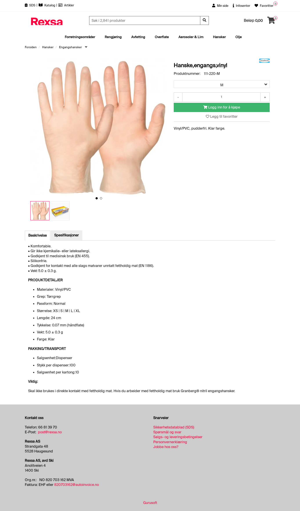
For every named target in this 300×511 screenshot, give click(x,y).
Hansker (219, 37)
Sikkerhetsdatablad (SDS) (173, 427)
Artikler (68, 5)
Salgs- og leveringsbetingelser (177, 437)
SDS (32, 5)
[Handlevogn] (271, 21)
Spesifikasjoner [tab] (66, 235)
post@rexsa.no (50, 432)
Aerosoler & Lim (191, 37)
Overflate (162, 37)
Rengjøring (113, 37)
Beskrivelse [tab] (37, 235)
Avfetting (138, 37)
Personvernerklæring (170, 442)
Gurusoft (150, 502)
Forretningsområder (80, 37)
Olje (238, 37)
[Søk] (204, 20)
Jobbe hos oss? (165, 447)
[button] (97, 198)
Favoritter (266, 6)
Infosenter (242, 6)
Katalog (50, 5)
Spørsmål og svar (167, 432)
